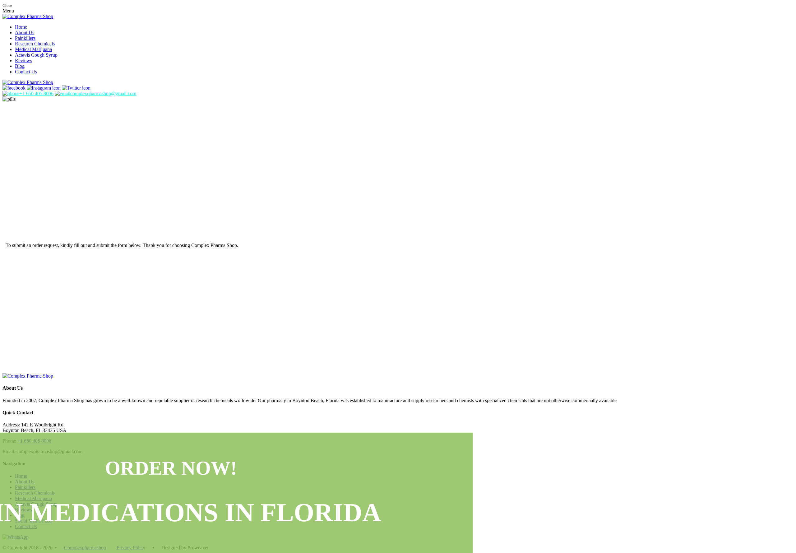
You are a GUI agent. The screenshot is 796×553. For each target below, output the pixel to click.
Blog (20, 66)
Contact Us (26, 71)
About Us (24, 32)
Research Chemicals (35, 43)
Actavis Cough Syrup (36, 55)
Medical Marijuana (33, 49)
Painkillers (25, 38)
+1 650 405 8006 (36, 93)
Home (21, 27)
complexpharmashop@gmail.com (103, 93)
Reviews (23, 60)
